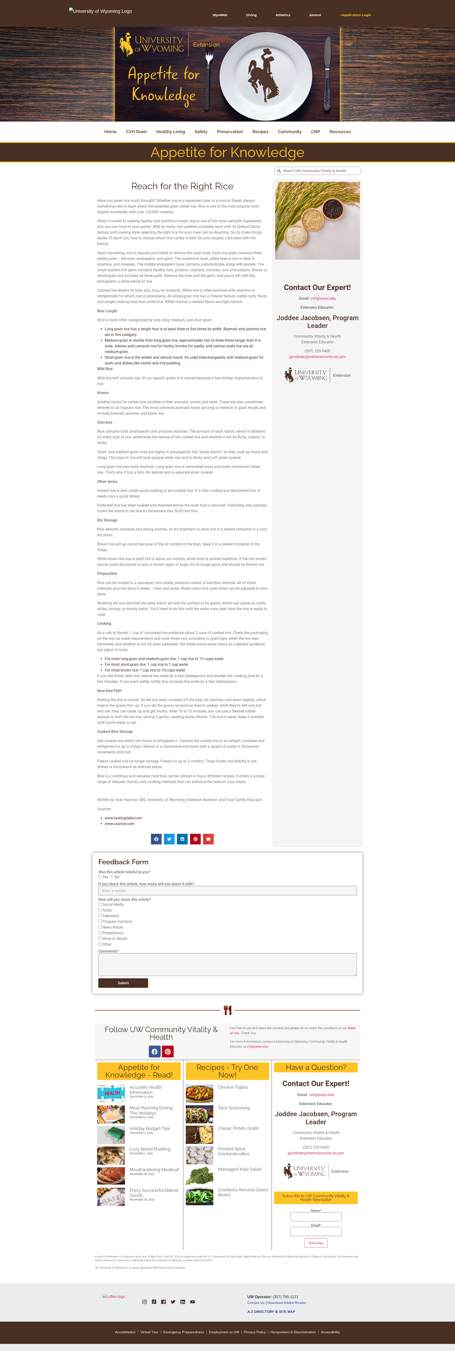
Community (290, 131)
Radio (107, 910)
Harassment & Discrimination (293, 1332)
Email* (316, 1225)
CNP (315, 131)
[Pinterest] (168, 1051)
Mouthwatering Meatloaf (154, 1169)
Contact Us (256, 1303)
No (117, 877)
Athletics (283, 15)
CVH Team (136, 131)
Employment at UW (224, 1332)
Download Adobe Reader (287, 1303)
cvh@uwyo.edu (323, 298)
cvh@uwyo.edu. (258, 1046)
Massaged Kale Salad (239, 1169)
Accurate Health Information (146, 1090)
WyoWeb (220, 15)
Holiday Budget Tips (150, 1128)
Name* (316, 1210)
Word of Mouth (114, 938)
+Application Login (355, 15)
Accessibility (330, 1332)
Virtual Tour (150, 1332)
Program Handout (117, 921)
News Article (112, 927)
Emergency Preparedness (183, 1332)
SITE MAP (287, 1312)
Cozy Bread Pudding (150, 1149)
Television (110, 916)
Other (106, 944)
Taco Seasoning (234, 1107)
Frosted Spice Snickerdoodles (233, 1151)
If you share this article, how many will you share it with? (146, 884)
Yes (105, 877)
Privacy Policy (255, 1332)
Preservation (230, 131)
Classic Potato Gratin (238, 1128)
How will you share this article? (124, 900)
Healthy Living (170, 131)
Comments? (108, 951)
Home (110, 131)
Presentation (112, 933)
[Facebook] (155, 1051)
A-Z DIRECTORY (260, 1312)
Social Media (113, 904)
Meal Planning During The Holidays (151, 1110)
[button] (156, 839)
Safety (201, 131)
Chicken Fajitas (233, 1087)
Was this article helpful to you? (124, 872)
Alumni (315, 15)
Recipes (260, 131)
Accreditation (125, 1332)
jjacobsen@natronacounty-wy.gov (317, 356)
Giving (251, 15)
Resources (340, 131)
